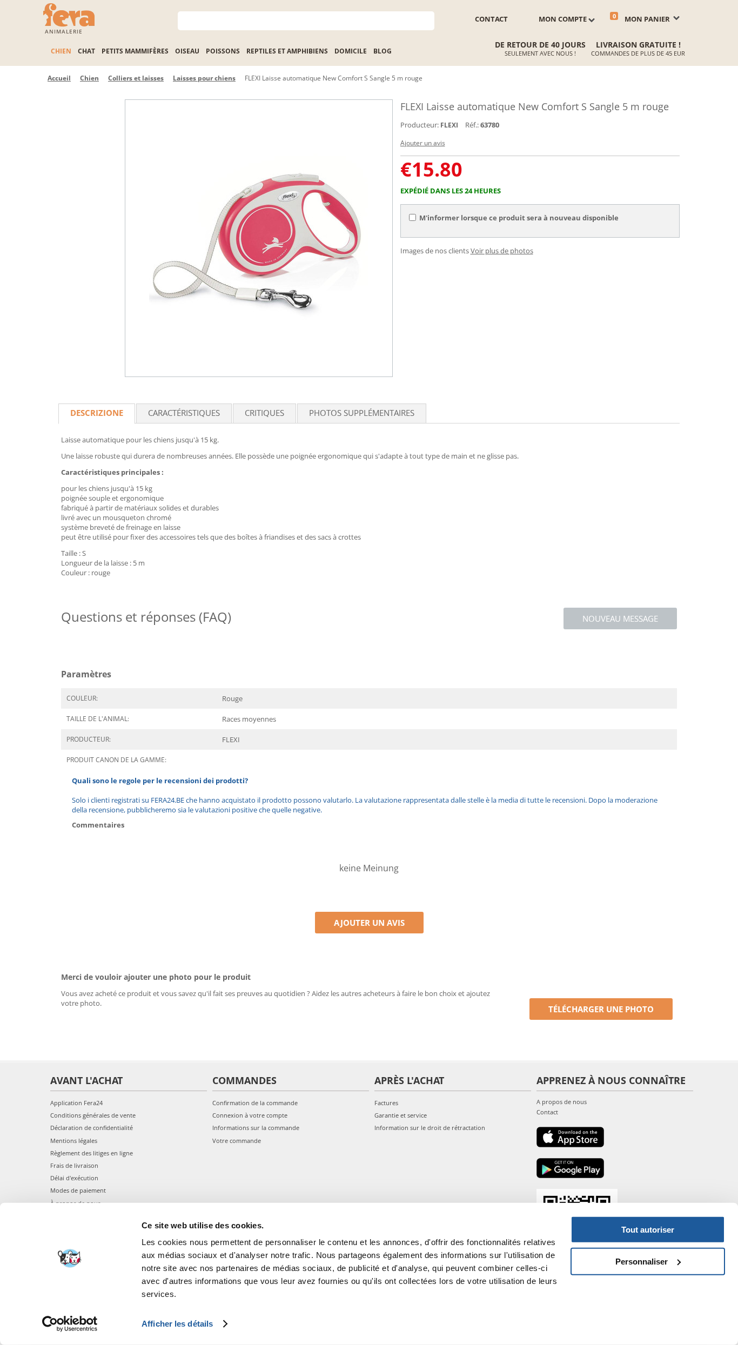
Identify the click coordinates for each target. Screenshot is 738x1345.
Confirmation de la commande (255, 1103)
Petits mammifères (135, 51)
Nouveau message (620, 618)
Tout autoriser (647, 1229)
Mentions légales (73, 1140)
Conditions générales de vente (93, 1115)
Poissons (223, 51)
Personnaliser (641, 1261)
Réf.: (472, 125)
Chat (86, 51)
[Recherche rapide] (426, 19)
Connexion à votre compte (249, 1115)
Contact (547, 1112)
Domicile (350, 51)
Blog (382, 51)
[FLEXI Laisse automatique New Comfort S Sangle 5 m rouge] (258, 238)
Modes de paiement (78, 1190)
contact (491, 19)
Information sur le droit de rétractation (429, 1128)
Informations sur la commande (255, 1128)
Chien (61, 51)
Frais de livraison (74, 1165)
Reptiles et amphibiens (287, 51)
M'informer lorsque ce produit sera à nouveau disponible (519, 218)
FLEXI (449, 125)
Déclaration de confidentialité (91, 1128)
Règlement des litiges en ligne (91, 1153)
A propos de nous (561, 1102)
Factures (386, 1103)
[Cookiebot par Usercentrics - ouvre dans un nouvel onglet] (70, 1324)
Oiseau (187, 51)
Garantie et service (400, 1115)
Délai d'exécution (74, 1178)
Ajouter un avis (422, 142)
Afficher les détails (177, 1323)
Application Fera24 (76, 1103)
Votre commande (236, 1140)
